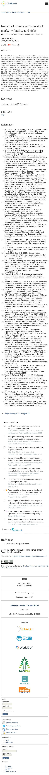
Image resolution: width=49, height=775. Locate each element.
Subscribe (9, 742)
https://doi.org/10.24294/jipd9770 (17, 414)
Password (5, 706)
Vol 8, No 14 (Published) (16, 12)
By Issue (8, 766)
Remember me (9, 711)
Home (3, 12)
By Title (7, 770)
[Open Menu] (46, 3)
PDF (2, 115)
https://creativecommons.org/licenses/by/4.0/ (30, 556)
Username (5, 702)
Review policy (11, 732)
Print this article (12, 723)
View (7, 740)
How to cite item (12, 729)
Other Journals (10, 772)
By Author (9, 768)
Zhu (28, 12)
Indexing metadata (13, 726)
